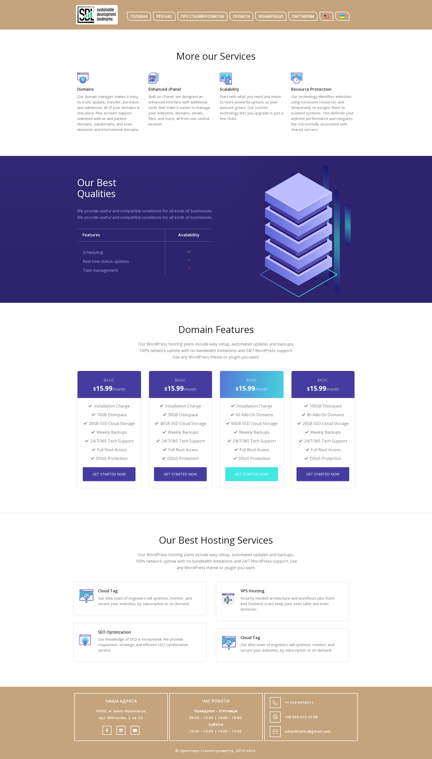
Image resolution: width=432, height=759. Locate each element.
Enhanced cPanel (164, 89)
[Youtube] (135, 730)
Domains (85, 89)
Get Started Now (109, 474)
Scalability (229, 89)
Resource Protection (311, 89)
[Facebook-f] (107, 730)
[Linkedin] (121, 730)
